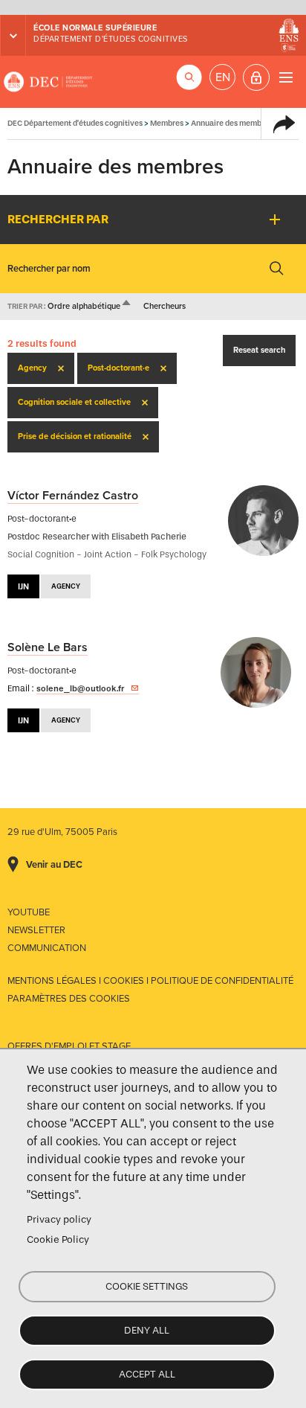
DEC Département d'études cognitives (48, 82)
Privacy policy (59, 1219)
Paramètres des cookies (68, 999)
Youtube (28, 912)
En (222, 77)
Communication (46, 948)
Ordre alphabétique (90, 306)
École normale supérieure (95, 28)
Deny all (146, 1330)
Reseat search (259, 350)
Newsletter (36, 930)
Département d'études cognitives (110, 39)
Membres (166, 123)
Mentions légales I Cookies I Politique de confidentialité (150, 981)
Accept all (147, 1374)
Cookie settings (146, 1286)
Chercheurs (164, 306)
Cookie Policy (58, 1239)
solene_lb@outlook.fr (80, 688)
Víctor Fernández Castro (72, 495)
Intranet (256, 77)
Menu (286, 77)
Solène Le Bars (47, 647)
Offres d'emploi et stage (69, 1046)
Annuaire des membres (232, 123)
